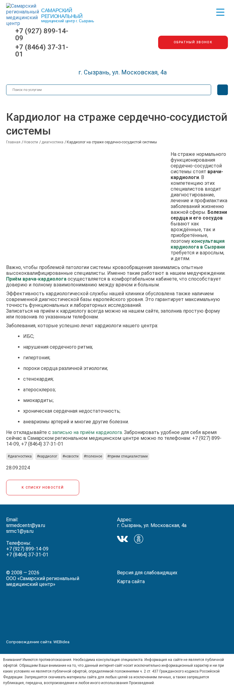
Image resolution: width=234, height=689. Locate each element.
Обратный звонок (193, 42)
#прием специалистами (127, 456)
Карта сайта (131, 581)
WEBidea (61, 641)
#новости (70, 456)
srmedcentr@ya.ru (25, 525)
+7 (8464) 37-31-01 (41, 50)
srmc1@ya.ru (20, 531)
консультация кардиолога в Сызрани (198, 244)
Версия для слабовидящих (147, 573)
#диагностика (20, 456)
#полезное (93, 456)
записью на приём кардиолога (87, 432)
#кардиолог (47, 456)
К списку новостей (43, 488)
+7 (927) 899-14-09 (41, 34)
